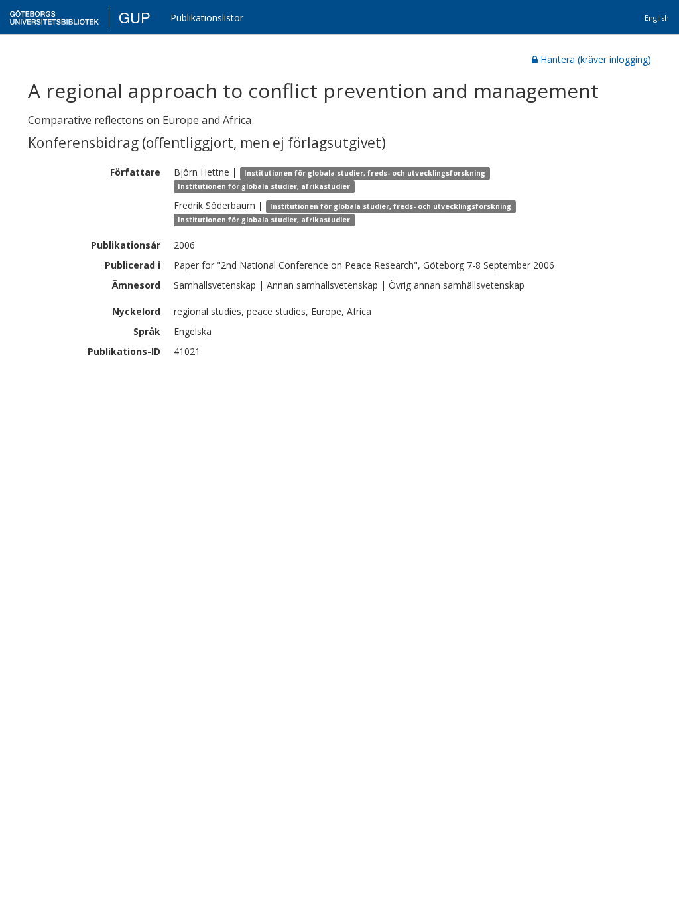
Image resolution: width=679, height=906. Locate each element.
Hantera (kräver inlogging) (595, 59)
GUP (135, 17)
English (657, 18)
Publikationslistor (206, 17)
